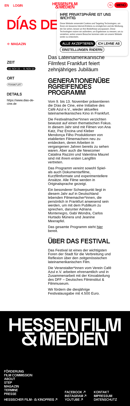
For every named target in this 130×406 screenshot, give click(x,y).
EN (7, 5)
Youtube (73, 400)
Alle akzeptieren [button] (77, 44)
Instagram (74, 396)
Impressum (103, 396)
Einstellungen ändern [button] (82, 50)
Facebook (74, 392)
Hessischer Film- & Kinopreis (29, 400)
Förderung (14, 371)
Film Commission (18, 375)
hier (100, 227)
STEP (8, 383)
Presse (10, 394)
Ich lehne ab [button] (109, 44)
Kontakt (101, 392)
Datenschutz (105, 400)
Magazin (18, 44)
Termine (11, 390)
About (9, 379)
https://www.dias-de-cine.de (20, 101)
